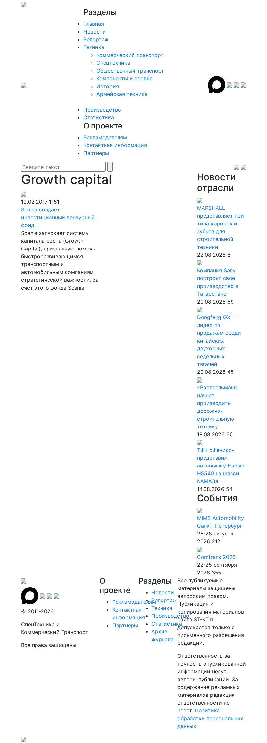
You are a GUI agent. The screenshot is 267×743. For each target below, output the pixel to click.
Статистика (98, 117)
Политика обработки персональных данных (210, 718)
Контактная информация (115, 145)
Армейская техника (122, 94)
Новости (94, 31)
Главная (93, 23)
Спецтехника (113, 63)
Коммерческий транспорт (129, 55)
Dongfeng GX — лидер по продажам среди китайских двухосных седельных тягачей (219, 340)
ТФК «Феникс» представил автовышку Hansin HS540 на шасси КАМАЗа (220, 465)
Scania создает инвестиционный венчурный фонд (58, 217)
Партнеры (96, 153)
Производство (102, 109)
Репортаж (96, 39)
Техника (93, 47)
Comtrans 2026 (216, 557)
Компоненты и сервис (124, 78)
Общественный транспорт (130, 70)
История (107, 86)
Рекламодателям (105, 137)
